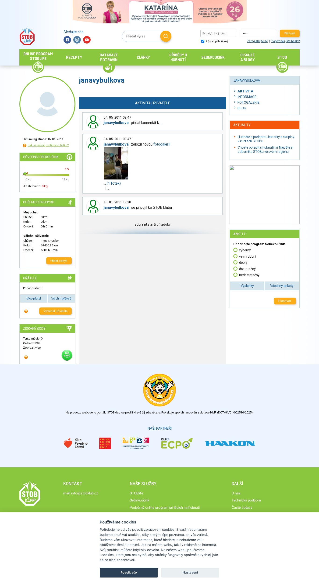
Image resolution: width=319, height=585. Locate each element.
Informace (246, 97)
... (162, 123)
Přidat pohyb (58, 261)
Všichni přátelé (61, 298)
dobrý (243, 262)
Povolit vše (129, 572)
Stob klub (27, 36)
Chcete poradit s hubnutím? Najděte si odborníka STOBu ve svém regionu (265, 150)
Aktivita (245, 91)
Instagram (77, 40)
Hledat (165, 36)
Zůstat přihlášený (216, 41)
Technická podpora (246, 500)
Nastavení (190, 572)
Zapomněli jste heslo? (285, 41)
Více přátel (34, 298)
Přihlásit (289, 33)
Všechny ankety (282, 286)
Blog (241, 108)
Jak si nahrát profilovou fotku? (48, 145)
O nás (236, 493)
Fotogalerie (248, 102)
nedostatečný (249, 275)
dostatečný (247, 269)
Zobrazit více (32, 347)
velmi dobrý (247, 256)
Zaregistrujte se (257, 41)
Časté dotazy (242, 507)
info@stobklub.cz (84, 493)
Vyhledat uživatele (55, 311)
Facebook (67, 40)
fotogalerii (161, 144)
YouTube (87, 40)
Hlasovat (284, 301)
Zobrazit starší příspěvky (152, 224)
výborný (245, 250)
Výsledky (247, 286)
